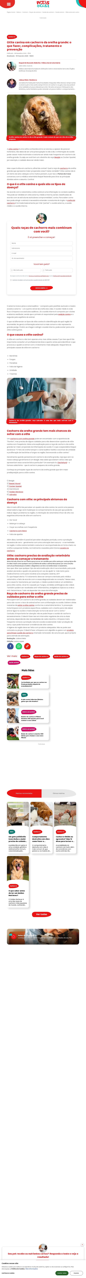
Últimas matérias (59, 793)
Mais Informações (31, 1269)
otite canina (13, 149)
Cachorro (11, 37)
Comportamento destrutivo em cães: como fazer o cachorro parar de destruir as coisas (41, 841)
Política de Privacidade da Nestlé (62, 276)
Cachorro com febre (18, 531)
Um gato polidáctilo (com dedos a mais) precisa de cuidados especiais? (17, 840)
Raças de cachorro (41, 656)
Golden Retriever (16, 492)
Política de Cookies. (18, 1269)
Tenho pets (48, 270)
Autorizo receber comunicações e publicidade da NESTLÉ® (31, 280)
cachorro (64, 168)
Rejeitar (76, 1273)
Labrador (13, 494)
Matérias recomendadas (24, 793)
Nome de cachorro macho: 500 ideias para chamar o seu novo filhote (32, 736)
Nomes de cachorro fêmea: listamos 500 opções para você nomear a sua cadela (32, 719)
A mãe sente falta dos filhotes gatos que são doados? (32, 700)
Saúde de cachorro (61, 656)
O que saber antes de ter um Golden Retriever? (17, 893)
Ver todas (41, 914)
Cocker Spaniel (15, 486)
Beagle (57, 157)
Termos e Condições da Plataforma (39, 276)
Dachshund (62, 462)
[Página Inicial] (43, 4)
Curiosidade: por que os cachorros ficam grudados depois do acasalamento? (34, 684)
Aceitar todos (62, 1273)
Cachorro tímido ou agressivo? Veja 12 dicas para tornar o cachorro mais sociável (64, 841)
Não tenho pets (18, 270)
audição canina (64, 314)
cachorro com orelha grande (22, 438)
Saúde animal (14, 662)
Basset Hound (14, 483)
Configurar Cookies (8, 1273)
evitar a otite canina (26, 605)
